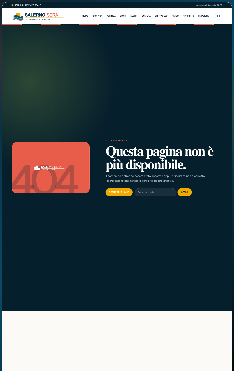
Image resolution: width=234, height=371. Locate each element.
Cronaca (97, 16)
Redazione (203, 16)
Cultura (146, 16)
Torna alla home (119, 192)
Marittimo (188, 16)
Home (85, 16)
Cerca (184, 192)
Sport (123, 16)
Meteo (175, 16)
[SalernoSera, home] (45, 16)
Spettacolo (161, 16)
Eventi (134, 16)
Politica (111, 16)
